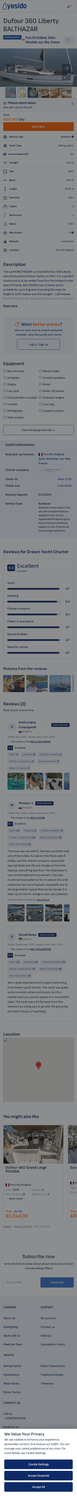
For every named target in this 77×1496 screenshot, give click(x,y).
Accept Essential (38, 1475)
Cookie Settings (38, 1464)
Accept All (38, 1487)
